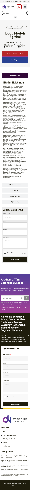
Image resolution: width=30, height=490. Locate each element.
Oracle (3, 309)
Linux (11, 302)
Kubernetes (5, 307)
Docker (25, 304)
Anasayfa (5, 27)
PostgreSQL (24, 307)
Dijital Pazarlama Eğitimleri (18, 27)
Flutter (8, 304)
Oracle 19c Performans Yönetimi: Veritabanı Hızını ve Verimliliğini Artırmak (14, 470)
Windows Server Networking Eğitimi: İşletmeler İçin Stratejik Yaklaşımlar (14, 456)
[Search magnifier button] (26, 13)
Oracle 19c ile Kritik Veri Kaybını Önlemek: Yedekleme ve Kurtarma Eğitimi (14, 461)
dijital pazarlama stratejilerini (16, 90)
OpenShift (11, 307)
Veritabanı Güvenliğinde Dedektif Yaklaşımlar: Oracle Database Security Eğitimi (14, 465)
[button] (25, 6)
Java (12, 304)
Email (4, 221)
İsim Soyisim (6, 213)
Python (3, 304)
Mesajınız (5, 237)
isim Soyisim (6, 354)
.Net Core (25, 302)
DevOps (20, 304)
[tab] (15, 75)
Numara (5, 229)
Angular (16, 302)
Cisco (16, 304)
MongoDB (17, 307)
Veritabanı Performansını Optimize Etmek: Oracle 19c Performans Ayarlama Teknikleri (14, 474)
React (20, 302)
